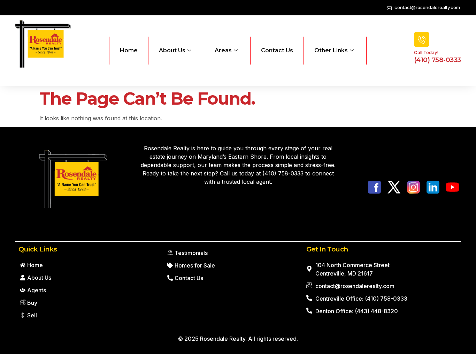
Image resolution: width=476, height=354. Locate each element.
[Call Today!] (421, 39)
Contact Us (277, 50)
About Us (172, 50)
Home (129, 50)
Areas (223, 50)
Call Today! (426, 52)
